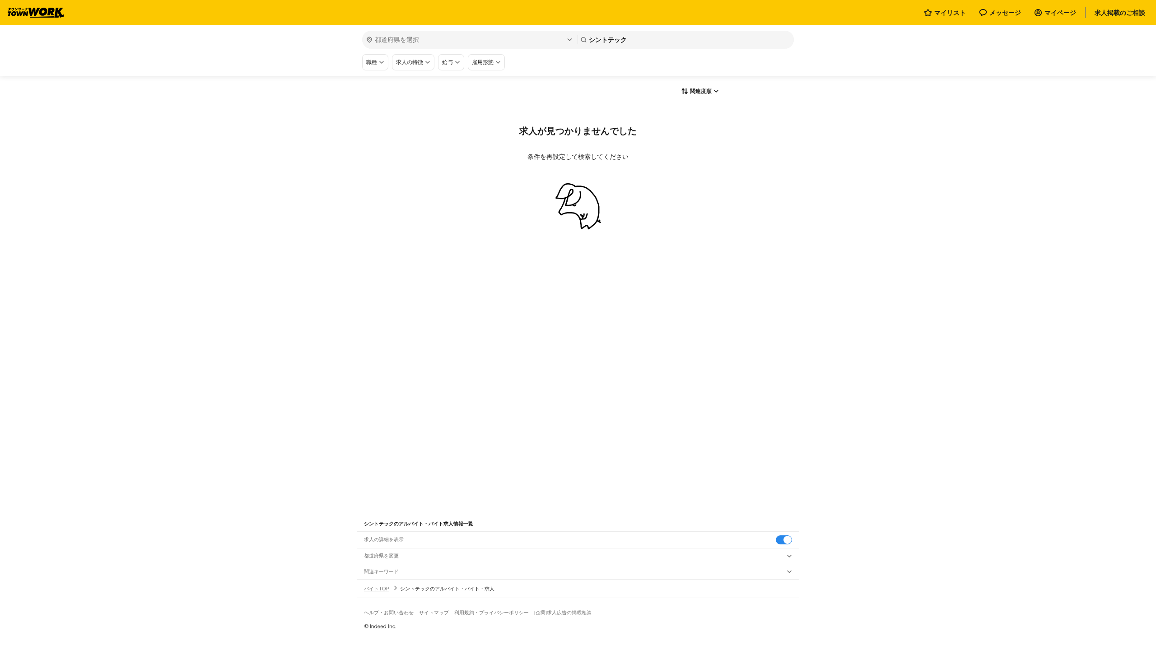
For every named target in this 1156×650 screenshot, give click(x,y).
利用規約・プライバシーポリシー (491, 612)
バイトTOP (376, 588)
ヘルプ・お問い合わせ (389, 612)
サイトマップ (434, 612)
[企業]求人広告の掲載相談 (563, 612)
